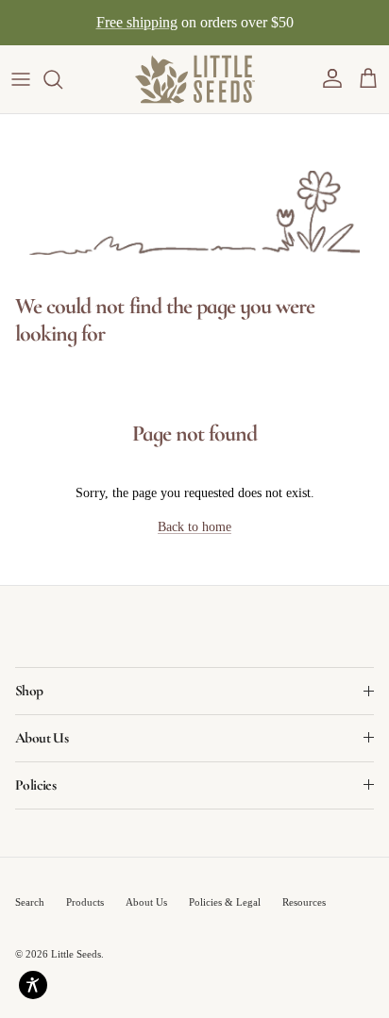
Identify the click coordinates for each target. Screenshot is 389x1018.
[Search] (62, 79)
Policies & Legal (225, 902)
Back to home (194, 527)
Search (29, 902)
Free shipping (137, 22)
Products (85, 902)
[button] (332, 79)
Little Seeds (76, 954)
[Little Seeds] (195, 79)
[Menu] (21, 79)
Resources (304, 902)
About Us (146, 902)
